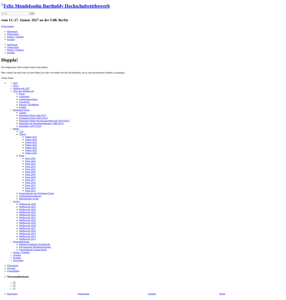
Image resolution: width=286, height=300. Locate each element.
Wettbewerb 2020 (27, 220)
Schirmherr (24, 96)
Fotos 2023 (30, 163)
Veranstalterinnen (21, 241)
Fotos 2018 (30, 177)
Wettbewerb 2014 (27, 236)
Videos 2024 (31, 139)
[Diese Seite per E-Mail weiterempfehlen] (13, 271)
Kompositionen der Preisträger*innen (36, 193)
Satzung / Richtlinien (29, 104)
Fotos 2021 (30, 169)
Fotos (21, 155)
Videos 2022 (31, 145)
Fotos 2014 (30, 188)
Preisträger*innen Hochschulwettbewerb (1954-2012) (44, 120)
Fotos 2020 (30, 172)
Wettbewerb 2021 (27, 217)
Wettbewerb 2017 (27, 228)
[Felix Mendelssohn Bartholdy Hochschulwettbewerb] (55, 6)
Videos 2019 (31, 153)
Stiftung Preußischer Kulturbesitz (34, 244)
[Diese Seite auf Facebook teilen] (12, 265)
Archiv (16, 201)
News (16, 86)
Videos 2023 (31, 142)
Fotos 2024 (30, 161)
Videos (22, 134)
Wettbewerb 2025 (27, 206)
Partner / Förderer (15, 37)
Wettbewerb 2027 (21, 88)
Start (15, 83)
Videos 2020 (31, 150)
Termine (17, 255)
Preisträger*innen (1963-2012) (33, 118)
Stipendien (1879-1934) (30, 126)
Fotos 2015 (30, 185)
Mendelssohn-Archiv (29, 198)
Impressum (12, 31)
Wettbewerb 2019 (27, 223)
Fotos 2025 (30, 158)
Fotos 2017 (30, 180)
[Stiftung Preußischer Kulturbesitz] (14, 282)
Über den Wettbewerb (23, 91)
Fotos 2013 (30, 190)
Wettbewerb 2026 (27, 204)
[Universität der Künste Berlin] (14, 288)
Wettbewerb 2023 (27, 212)
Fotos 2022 (30, 166)
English (22, 107)
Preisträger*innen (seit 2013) (32, 115)
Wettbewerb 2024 (27, 209)
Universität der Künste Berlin (33, 249)
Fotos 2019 (30, 174)
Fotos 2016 (30, 182)
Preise (22, 94)
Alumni (22, 112)
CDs (21, 131)
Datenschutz (13, 34)
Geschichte (24, 102)
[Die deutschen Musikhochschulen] (14, 285)
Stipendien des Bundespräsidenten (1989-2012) (41, 123)
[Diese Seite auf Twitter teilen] (11, 268)
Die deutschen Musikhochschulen (35, 247)
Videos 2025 (31, 137)
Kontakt (11, 39)
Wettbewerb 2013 (27, 239)
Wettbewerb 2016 (27, 231)
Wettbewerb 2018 (27, 225)
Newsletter (18, 260)
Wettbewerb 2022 (27, 215)
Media (16, 129)
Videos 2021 (31, 147)
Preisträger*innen (21, 110)
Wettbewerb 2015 (27, 233)
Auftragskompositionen (30, 196)
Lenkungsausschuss (28, 99)
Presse (222, 294)
